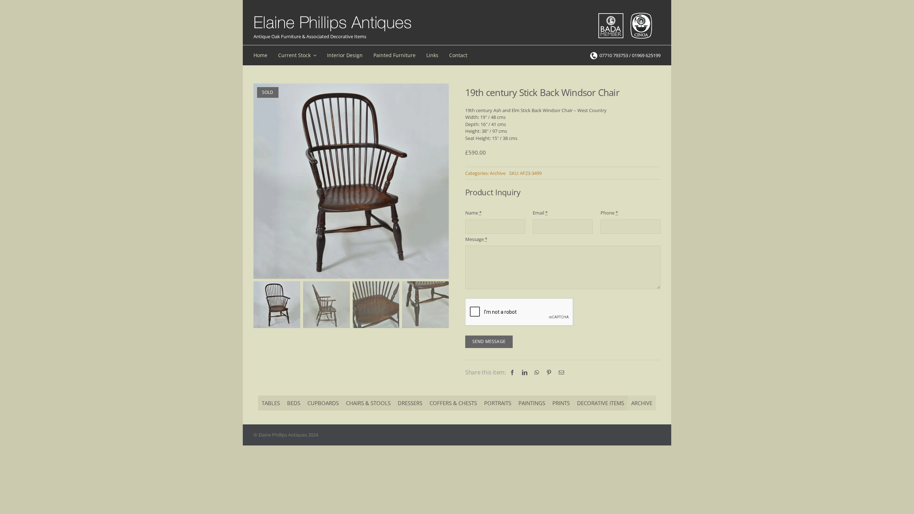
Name (473, 213)
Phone (609, 213)
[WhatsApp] (537, 372)
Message (476, 239)
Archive (498, 173)
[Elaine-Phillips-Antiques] (332, 16)
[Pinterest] (549, 372)
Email (540, 213)
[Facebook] (512, 372)
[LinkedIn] (524, 372)
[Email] (561, 372)
